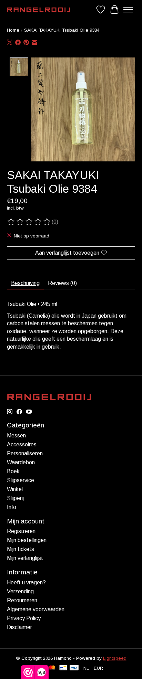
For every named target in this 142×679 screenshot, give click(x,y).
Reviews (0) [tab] (62, 283)
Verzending (20, 591)
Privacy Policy (24, 618)
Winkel (15, 489)
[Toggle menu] (128, 10)
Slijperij (15, 498)
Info (11, 507)
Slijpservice (20, 480)
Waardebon (21, 462)
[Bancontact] (63, 668)
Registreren (21, 531)
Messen (16, 435)
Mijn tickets (20, 549)
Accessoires (22, 444)
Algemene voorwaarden (35, 609)
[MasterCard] (52, 668)
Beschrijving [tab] (25, 283)
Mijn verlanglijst (25, 558)
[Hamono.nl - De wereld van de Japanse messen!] (38, 9)
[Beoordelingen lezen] (29, 222)
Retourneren (22, 600)
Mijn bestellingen (27, 540)
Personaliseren (25, 453)
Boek (13, 471)
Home (13, 30)
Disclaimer (19, 627)
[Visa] (74, 668)
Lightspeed (114, 658)
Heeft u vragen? (26, 582)
